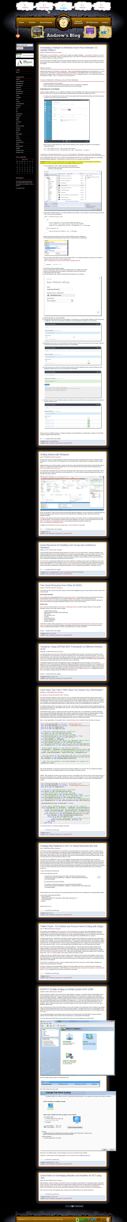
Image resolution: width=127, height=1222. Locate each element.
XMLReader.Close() (75, 720)
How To (48, 441)
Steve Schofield (44, 597)
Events (61, 572)
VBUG (57, 654)
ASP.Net (48, 676)
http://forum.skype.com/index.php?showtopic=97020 (53, 951)
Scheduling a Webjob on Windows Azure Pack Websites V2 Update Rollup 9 (68, 48)
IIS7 (17, 111)
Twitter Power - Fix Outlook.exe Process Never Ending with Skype (71, 926)
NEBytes (84, 601)
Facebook (18, 97)
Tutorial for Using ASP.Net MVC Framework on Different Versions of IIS (71, 647)
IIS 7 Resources (92, 22)
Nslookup (87, 623)
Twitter (67, 933)
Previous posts (79, 1206)
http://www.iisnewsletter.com (47, 600)
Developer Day (68, 572)
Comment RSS (67, 443)
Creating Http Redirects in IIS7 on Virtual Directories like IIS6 (68, 846)
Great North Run (20, 103)
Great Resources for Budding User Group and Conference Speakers (68, 546)
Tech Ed (18, 138)
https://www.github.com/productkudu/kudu (64, 75)
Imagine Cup (19, 114)
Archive (32, 22)
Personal (18, 128)
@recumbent (99, 968)
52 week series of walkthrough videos (67, 607)
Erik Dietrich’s (58, 525)
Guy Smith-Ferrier (44, 561)
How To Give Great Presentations (72, 562)
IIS (51, 633)
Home (21, 22)
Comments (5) (58, 834)
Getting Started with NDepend (54, 454)
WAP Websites (54, 441)
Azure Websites (20, 81)
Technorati (18, 140)
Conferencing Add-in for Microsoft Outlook (66, 931)
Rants (17, 132)
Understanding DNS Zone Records (76, 623)
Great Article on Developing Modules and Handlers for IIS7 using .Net (70, 1176)
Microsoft (18, 115)
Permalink (51, 443)
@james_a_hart (44, 969)
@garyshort (85, 968)
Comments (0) (58, 443)
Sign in (17, 72)
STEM (17, 136)
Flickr (17, 99)
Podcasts (18, 130)
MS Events (18, 122)
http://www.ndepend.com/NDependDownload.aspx (52, 521)
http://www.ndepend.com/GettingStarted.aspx (51, 522)
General (18, 101)
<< (16, 159)
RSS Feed (18, 32)
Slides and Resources (74, 22)
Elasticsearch (19, 93)
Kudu (41, 63)
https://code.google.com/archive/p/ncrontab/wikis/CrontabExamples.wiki (62, 260)
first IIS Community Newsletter (68, 597)
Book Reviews (19, 85)
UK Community (79, 572)
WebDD (18, 148)
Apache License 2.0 (74, 74)
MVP (74, 572)
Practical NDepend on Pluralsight (77, 525)
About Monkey (51, 22)
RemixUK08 (19, 134)
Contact (105, 22)
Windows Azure (20, 150)
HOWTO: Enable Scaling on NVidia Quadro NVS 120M (66, 989)
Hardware (18, 105)
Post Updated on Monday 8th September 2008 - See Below (54, 695)
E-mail (46, 443)
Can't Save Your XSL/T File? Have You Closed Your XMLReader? (71, 690)
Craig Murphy (51, 709)
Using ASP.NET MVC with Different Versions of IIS (79, 668)
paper (90, 562)
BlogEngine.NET (55, 572)
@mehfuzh (72, 968)
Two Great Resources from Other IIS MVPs (61, 585)
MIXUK (17, 118)
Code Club (18, 87)
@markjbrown (91, 968)
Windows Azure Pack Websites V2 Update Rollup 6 (55, 55)
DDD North (58, 470)
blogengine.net (19, 83)
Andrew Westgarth (57, 52)
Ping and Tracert (64, 623)
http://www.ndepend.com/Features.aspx (50, 468)
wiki (61, 71)
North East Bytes (100, 554)
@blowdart (78, 968)
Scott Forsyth (43, 607)
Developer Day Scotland (75, 552)
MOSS (17, 120)
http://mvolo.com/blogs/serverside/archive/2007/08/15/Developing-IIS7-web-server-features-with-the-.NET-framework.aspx (70, 1187)
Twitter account (74, 601)
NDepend (91, 459)
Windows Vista (19, 152)
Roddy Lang (59, 1219)
